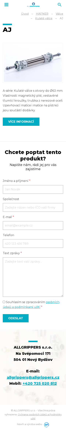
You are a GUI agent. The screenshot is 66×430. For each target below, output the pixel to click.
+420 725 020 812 (40, 383)
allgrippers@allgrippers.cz (33, 377)
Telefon (8, 235)
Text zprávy (12, 253)
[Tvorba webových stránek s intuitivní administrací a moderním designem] (46, 424)
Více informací (21, 121)
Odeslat (15, 318)
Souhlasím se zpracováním (31, 304)
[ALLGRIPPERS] (33, 4)
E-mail (8, 217)
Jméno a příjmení (16, 181)
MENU (6, 4)
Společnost (11, 199)
